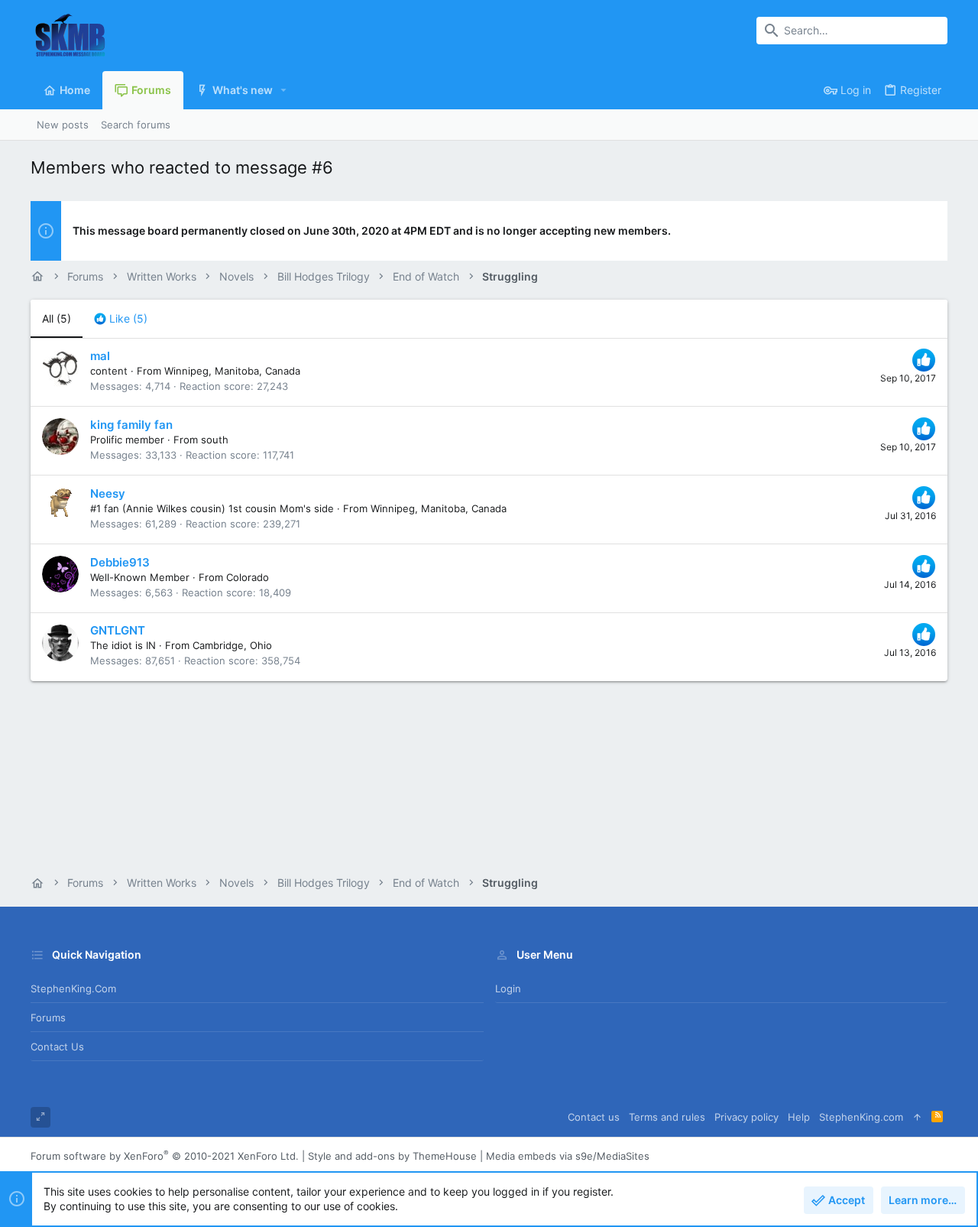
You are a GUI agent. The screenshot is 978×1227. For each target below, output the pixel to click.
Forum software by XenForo (165, 1156)
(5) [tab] (56, 318)
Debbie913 (120, 562)
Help (799, 1117)
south (214, 439)
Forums (48, 1017)
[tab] (121, 319)
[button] (283, 90)
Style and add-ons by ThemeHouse (392, 1156)
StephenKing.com (73, 988)
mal (100, 356)
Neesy (107, 493)
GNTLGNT (117, 630)
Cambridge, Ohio (232, 645)
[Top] (917, 1117)
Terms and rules (667, 1117)
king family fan (131, 424)
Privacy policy (746, 1117)
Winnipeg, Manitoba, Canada (232, 371)
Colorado (247, 577)
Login (508, 988)
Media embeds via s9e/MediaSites (567, 1156)
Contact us (57, 1046)
